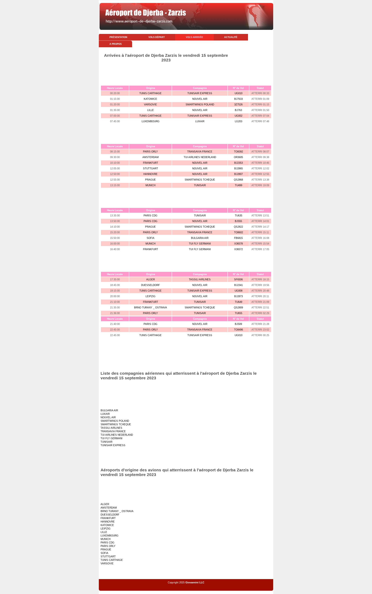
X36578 (238, 243)
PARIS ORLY (150, 151)
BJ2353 (238, 162)
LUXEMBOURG (150, 121)
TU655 (238, 313)
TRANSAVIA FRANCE (199, 151)
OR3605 (238, 157)
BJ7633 (238, 98)
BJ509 (238, 324)
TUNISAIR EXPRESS (199, 93)
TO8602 (238, 232)
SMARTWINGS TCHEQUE (200, 179)
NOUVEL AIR (199, 98)
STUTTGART (150, 168)
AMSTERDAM (150, 157)
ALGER (150, 279)
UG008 (238, 290)
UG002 (238, 115)
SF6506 (238, 279)
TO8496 (238, 329)
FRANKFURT (150, 162)
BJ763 (238, 110)
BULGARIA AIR (199, 238)
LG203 (238, 121)
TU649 (238, 301)
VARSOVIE (150, 104)
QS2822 (238, 226)
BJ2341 (238, 285)
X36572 (238, 249)
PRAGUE (150, 179)
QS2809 (238, 307)
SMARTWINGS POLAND (200, 104)
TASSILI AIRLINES (200, 279)
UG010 (238, 93)
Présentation (118, 37)
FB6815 (238, 238)
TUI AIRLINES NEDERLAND (200, 157)
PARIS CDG (150, 215)
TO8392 (238, 151)
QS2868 (238, 179)
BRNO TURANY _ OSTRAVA (150, 307)
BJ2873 (238, 296)
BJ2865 (238, 168)
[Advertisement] (186, 73)
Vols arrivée (194, 37)
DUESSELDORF (150, 285)
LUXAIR (199, 121)
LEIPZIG (150, 296)
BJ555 (238, 221)
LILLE (150, 110)
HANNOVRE (150, 174)
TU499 (238, 185)
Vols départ (156, 37)
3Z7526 (238, 104)
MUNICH (150, 185)
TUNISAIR (200, 185)
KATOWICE (150, 98)
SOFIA (150, 238)
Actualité (230, 37)
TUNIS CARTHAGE (150, 93)
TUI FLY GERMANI (200, 243)
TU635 (238, 215)
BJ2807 (238, 174)
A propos (115, 44)
